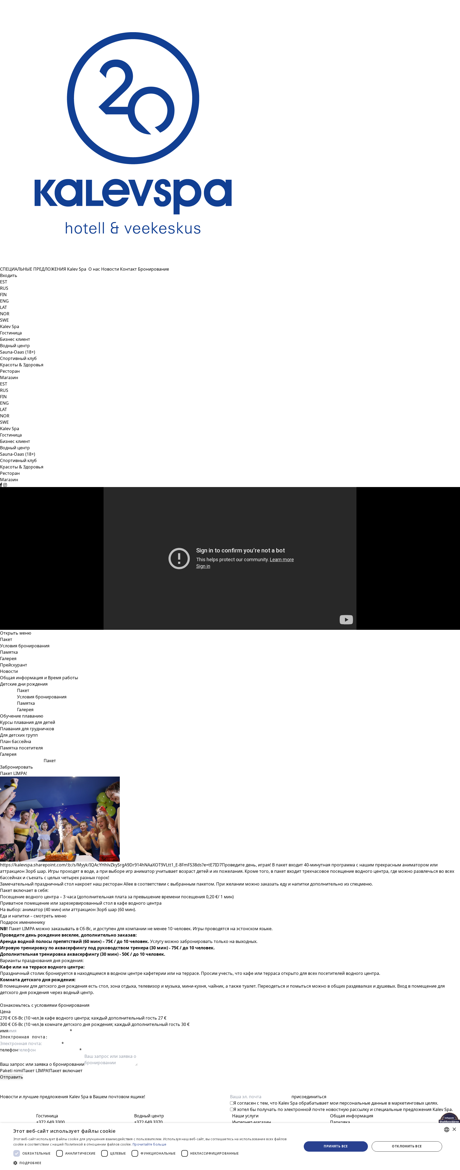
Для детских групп (19, 735)
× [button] (454, 1129)
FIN (3, 294)
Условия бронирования (25, 646)
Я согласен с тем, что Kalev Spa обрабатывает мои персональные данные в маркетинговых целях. (335, 1103)
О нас (94, 269)
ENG (4, 301)
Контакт (129, 269)
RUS (4, 288)
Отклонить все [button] (407, 1146)
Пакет (6, 639)
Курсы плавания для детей (27, 722)
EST (3, 282)
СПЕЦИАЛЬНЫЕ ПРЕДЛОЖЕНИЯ (33, 269)
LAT (3, 307)
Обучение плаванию (21, 716)
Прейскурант (13, 665)
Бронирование (153, 269)
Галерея (8, 658)
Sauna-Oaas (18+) (17, 352)
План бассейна (15, 741)
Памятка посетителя (21, 748)
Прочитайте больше (149, 1144)
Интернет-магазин (251, 1122)
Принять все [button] (336, 1146)
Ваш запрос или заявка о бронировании (42, 1064)
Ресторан (10, 371)
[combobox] (446, 1129)
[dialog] (230, 1146)
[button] (153, 1163)
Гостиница (11, 333)
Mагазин (9, 377)
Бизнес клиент (15, 339)
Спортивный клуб (18, 358)
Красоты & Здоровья (21, 365)
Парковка (340, 1122)
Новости (110, 269)
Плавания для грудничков (27, 729)
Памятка (9, 652)
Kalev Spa (77, 269)
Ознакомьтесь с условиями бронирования (44, 1005)
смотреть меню (50, 916)
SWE (4, 320)
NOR (4, 314)
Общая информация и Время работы (39, 678)
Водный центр (15, 346)
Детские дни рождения (24, 684)
